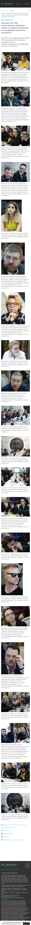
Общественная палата (18, 825)
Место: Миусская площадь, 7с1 (14, 840)
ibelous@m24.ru (5, 899)
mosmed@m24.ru (15, 896)
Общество (7, 830)
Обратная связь (5, 869)
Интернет (7, 825)
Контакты (14, 869)
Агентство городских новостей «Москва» (7, 4)
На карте (7, 837)
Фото (6, 11)
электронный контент (8, 827)
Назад (2, 11)
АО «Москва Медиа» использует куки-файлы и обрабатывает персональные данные (14, 922)
